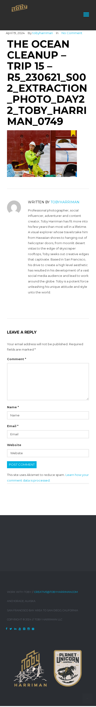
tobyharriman (42, 33)
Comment (16, 359)
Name (13, 407)
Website (14, 445)
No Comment (72, 33)
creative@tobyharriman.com (56, 592)
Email (12, 426)
